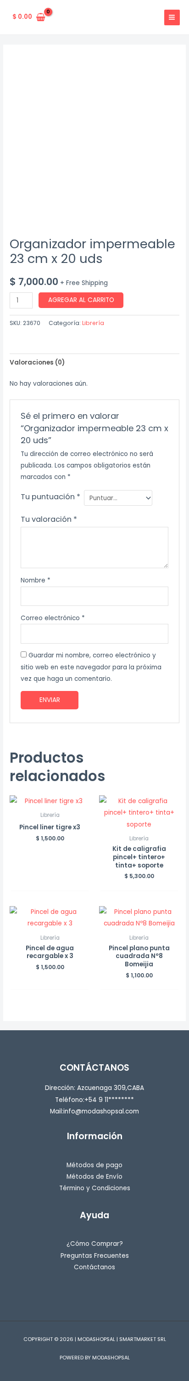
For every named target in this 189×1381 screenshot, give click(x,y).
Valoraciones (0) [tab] (37, 362)
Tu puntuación (50, 496)
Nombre (35, 580)
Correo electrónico (53, 618)
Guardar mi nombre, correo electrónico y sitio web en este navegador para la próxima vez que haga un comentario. (91, 667)
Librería (93, 323)
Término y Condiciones (94, 1188)
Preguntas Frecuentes (95, 1255)
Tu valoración (49, 519)
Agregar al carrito (81, 300)
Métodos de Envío (94, 1176)
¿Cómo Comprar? (95, 1243)
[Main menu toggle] (172, 17)
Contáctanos (94, 1267)
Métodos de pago (94, 1165)
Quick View (50, 800)
